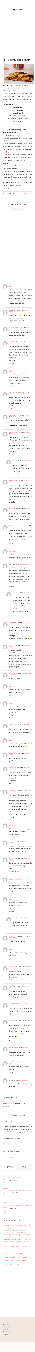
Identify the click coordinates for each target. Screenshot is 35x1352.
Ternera (23, 1261)
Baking (6, 1229)
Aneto (13, 1225)
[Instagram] (8, 1143)
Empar (10, 370)
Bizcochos (22, 1229)
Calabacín (6, 1232)
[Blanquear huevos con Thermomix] (5, 1187)
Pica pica (12, 1257)
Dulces (12, 1236)
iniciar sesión (10, 1103)
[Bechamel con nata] (5, 1175)
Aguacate (6, 1225)
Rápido (6, 1261)
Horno (5, 1246)
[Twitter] (15, 1143)
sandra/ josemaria (13, 673)
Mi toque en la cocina (14, 415)
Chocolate (20, 1232)
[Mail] (17, 1331)
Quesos (25, 1257)
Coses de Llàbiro (13, 966)
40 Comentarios (24, 193)
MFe (10, 564)
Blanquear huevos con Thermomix (20, 1190)
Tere (10, 1003)
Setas (17, 1261)
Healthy (19, 1243)
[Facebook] (4, 1143)
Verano (12, 1264)
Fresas (14, 1239)
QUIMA (10, 685)
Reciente (25, 1167)
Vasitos (6, 1264)
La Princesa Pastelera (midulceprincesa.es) (19, 1079)
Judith (10, 841)
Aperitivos (20, 1225)
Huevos (12, 1246)
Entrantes (27, 1236)
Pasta (27, 1253)
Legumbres (26, 1246)
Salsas (11, 1261)
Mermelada (7, 1253)
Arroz (27, 1225)
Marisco (27, 1250)
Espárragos (7, 1239)
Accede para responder (16, 394)
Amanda (11, 898)
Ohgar (21, 1253)
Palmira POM (12, 702)
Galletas (6, 1243)
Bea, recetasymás (13, 824)
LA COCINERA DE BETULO (15, 878)
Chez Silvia (11, 739)
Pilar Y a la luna (12, 790)
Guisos (12, 1243)
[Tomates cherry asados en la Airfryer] (5, 1201)
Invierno (18, 1246)
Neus (6, 193)
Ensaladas (19, 1236)
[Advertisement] (17, 35)
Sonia (15, 104)
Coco (26, 1232)
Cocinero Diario (12, 936)
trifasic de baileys (13, 550)
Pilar (10, 1062)
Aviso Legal (6, 1334)
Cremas (6, 1236)
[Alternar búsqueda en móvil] (28, 13)
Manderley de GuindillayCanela (16, 526)
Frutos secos (27, 1239)
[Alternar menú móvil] (31, 13)
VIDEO (18, 1264)
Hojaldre (26, 1243)
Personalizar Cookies (6, 1326)
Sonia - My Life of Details (15, 393)
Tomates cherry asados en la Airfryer (20, 1205)
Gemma (11, 622)
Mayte (10, 948)
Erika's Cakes (12, 342)
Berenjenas (13, 1229)
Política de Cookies (5, 1330)
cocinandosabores (13, 327)
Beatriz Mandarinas (13, 1021)
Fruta (19, 1239)
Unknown (11, 285)
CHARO (10, 725)
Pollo (19, 1257)
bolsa (10, 154)
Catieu (10, 986)
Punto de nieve (12, 767)
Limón (5, 1250)
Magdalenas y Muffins (16, 1250)
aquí (30, 1132)
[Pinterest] (11, 1143)
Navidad (15, 1253)
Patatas (6, 1257)
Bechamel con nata (15, 1177)
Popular (10, 1167)
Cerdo (13, 1232)
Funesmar (11, 753)
